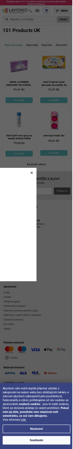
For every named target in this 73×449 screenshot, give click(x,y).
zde (23, 419)
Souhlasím (36, 440)
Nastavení (36, 428)
